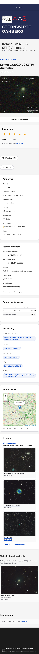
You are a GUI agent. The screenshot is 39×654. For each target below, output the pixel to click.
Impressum (23, 648)
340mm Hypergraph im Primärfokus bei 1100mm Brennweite (17, 338)
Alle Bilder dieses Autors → (16, 545)
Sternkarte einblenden (19, 120)
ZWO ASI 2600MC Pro (11, 348)
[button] (19, 407)
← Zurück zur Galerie (8, 60)
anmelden (19, 143)
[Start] (2, 50)
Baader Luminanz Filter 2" (13, 366)
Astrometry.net (17, 292)
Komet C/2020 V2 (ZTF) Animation (24, 50)
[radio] (4, 134)
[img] (19, 409)
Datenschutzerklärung (12, 648)
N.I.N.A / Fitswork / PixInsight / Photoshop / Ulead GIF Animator (19, 376)
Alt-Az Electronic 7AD (11, 357)
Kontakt (30, 648)
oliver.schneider (9, 443)
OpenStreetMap (32, 425)
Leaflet (26, 425)
